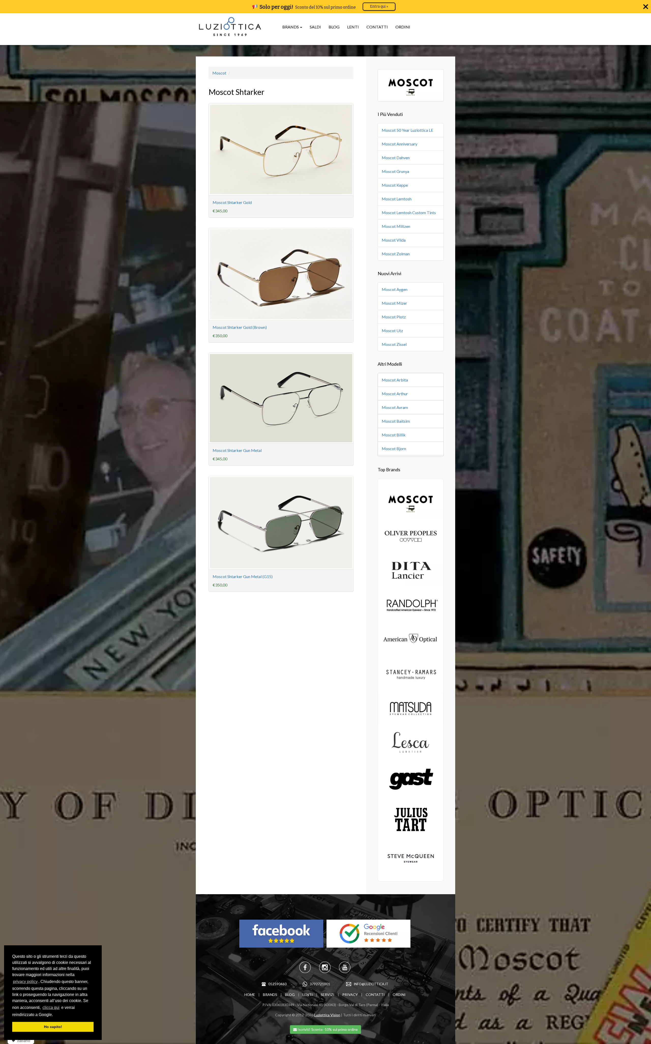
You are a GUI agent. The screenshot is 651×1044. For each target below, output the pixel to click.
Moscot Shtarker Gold (232, 202)
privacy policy (25, 981)
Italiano (23, 1040)
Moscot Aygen (394, 289)
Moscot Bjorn (394, 448)
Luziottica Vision (327, 1015)
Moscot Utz (392, 330)
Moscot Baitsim (396, 421)
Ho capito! (53, 1027)
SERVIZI (327, 994)
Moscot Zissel (394, 344)
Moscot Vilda (394, 240)
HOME (249, 994)
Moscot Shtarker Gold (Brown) (240, 327)
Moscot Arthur (395, 393)
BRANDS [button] (291, 26)
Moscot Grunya (395, 171)
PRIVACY (350, 994)
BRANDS (270, 994)
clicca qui (51, 1007)
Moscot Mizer (394, 303)
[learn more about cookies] (54, 1015)
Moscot (219, 72)
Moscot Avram (395, 407)
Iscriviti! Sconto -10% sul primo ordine (327, 1029)
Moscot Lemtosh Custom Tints (409, 212)
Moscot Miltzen (396, 226)
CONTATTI (377, 26)
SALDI (315, 26)
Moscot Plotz (394, 316)
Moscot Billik (394, 434)
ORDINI (402, 26)
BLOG (334, 26)
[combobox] (19, 1040)
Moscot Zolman (396, 253)
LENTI (353, 26)
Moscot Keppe (395, 185)
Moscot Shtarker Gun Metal (237, 450)
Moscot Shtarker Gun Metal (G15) (243, 576)
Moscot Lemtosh (396, 198)
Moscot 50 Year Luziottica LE (407, 130)
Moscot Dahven (396, 157)
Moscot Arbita (395, 379)
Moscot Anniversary (399, 143)
